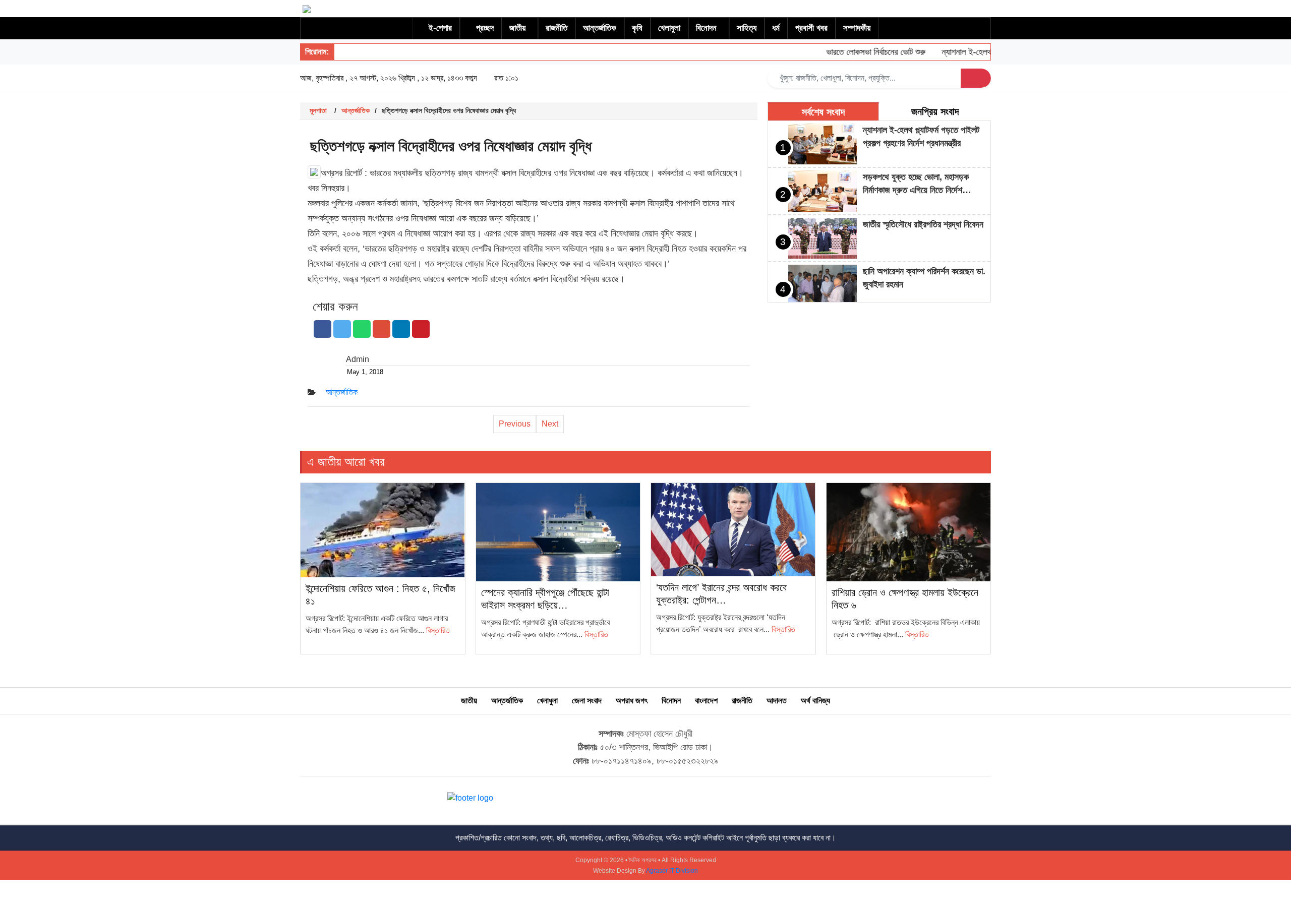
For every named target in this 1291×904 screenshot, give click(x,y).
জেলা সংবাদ (587, 700)
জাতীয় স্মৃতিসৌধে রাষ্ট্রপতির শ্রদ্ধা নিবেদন (923, 224)
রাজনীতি (556, 28)
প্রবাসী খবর (811, 28)
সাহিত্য (746, 28)
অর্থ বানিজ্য (815, 700)
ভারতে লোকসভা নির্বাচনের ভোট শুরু (860, 52)
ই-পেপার (440, 28)
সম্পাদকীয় (856, 28)
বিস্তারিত (438, 630)
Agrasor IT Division (672, 870)
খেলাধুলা (669, 28)
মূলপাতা (318, 110)
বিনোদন (706, 28)
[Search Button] (976, 78)
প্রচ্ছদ (485, 28)
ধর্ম (776, 28)
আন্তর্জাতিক (599, 28)
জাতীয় (517, 28)
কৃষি (637, 28)
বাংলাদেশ (706, 700)
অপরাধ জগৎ (632, 700)
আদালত (777, 700)
